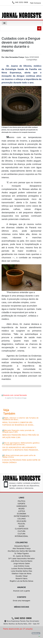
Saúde (21, 526)
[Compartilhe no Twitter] (39, 60)
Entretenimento (21, 516)
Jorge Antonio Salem (21, 563)
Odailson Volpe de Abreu (21, 573)
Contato (21, 597)
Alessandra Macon (21, 546)
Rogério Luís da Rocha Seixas (21, 581)
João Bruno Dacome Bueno (21, 561)
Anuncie (21, 587)
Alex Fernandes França (21, 548)
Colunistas (21, 542)
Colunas (21, 519)
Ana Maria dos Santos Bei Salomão (21, 551)
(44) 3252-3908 (21, 618)
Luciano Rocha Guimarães (21, 568)
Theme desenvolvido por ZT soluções (18, 629)
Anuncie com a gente (21, 591)
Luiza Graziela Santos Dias (21, 571)
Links (21, 498)
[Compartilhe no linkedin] (38, 60)
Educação (21, 521)
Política (21, 501)
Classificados (21, 529)
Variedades (21, 506)
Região (21, 509)
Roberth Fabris (21, 578)
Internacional (21, 536)
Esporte (21, 504)
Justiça (21, 511)
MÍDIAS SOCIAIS (21, 607)
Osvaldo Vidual (21, 576)
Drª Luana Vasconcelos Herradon (21, 558)
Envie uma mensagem (21, 601)
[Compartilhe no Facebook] (40, 60)
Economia (21, 514)
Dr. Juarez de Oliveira (21, 556)
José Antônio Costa (21, 566)
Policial (21, 524)
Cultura (21, 531)
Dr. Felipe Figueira (22, 553)
